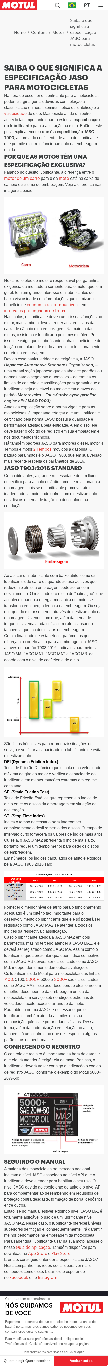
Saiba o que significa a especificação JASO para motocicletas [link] (83, 33)
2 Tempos (42, 449)
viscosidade (15, 114)
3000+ (60, 980)
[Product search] (57, 5)
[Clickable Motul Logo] (18, 5)
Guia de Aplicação (33, 1247)
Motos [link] (58, 33)
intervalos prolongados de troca (34, 311)
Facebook (19, 1278)
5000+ (32, 980)
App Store (37, 1254)
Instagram (47, 1278)
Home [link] (20, 33)
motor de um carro (22, 178)
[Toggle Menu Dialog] (101, 5)
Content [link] (39, 33)
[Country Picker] (72, 5)
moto (64, 178)
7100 (8, 980)
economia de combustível (51, 305)
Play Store (60, 1254)
